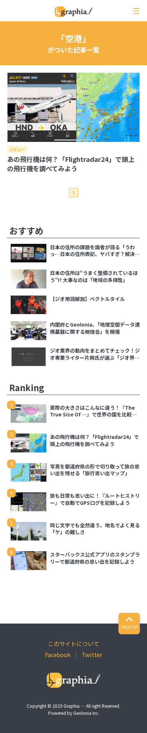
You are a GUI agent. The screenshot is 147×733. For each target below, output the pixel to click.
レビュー (17, 149)
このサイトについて (73, 643)
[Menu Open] (136, 11)
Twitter (92, 654)
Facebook (58, 654)
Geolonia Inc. (86, 713)
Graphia (72, 706)
